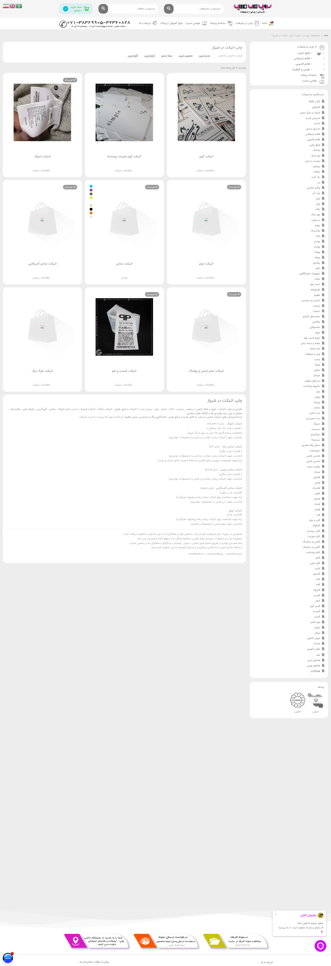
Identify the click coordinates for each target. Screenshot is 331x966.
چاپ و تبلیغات (312, 354)
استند (317, 123)
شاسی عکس (313, 456)
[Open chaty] (8, 958)
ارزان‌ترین (149, 56)
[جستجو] (169, 9)
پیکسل (316, 263)
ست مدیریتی (313, 418)
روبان (317, 397)
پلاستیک (315, 230)
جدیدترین (204, 56)
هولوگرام (315, 671)
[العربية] (19, 5)
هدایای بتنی (313, 660)
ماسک (316, 643)
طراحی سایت (192, 23)
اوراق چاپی (314, 145)
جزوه (317, 332)
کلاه (318, 579)
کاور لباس (315, 563)
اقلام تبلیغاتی (312, 134)
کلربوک (316, 590)
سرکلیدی (315, 434)
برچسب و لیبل (312, 161)
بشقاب (316, 172)
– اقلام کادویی (305, 64)
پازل (318, 198)
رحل (318, 391)
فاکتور (317, 477)
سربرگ (316, 424)
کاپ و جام (314, 520)
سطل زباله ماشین (311, 445)
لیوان (317, 627)
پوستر (317, 241)
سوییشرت (315, 450)
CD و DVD (314, 101)
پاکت (317, 209)
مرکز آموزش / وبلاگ (171, 23)
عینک (317, 472)
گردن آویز (315, 606)
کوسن (317, 595)
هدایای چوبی (313, 665)
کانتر (317, 558)
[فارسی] (6, 5)
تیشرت (316, 306)
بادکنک (316, 150)
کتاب (317, 568)
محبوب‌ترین (186, 56)
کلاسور (316, 574)
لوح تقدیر (315, 622)
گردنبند (316, 611)
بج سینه (315, 155)
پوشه (317, 252)
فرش (317, 483)
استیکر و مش (313, 129)
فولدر (317, 509)
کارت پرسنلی (313, 531)
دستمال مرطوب (312, 381)
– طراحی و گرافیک (303, 69)
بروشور (316, 166)
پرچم (317, 225)
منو (318, 655)
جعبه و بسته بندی (310, 343)
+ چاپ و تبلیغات (307, 47)
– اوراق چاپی (306, 53)
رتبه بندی (166, 56)
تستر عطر (315, 284)
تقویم (317, 295)
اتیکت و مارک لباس (310, 113)
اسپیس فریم (313, 118)
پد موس (315, 220)
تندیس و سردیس (311, 300)
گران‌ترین (133, 56)
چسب (317, 359)
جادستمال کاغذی (311, 316)
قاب (318, 515)
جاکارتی (316, 322)
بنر (318, 182)
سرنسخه (315, 440)
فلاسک (316, 488)
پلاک (317, 236)
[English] (12, 5)
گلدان (317, 617)
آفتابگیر (316, 107)
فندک (317, 504)
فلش (317, 493)
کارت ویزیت (314, 536)
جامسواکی (315, 327)
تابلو (318, 268)
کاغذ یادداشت (313, 552)
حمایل (317, 370)
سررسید (315, 429)
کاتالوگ (316, 525)
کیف (317, 601)
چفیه (317, 365)
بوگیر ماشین (313, 188)
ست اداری (315, 413)
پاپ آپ (316, 193)
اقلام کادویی (313, 139)
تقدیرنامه (315, 289)
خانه (264, 23)
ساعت (317, 407)
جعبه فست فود (312, 338)
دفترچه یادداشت (311, 386)
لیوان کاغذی (313, 638)
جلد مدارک (314, 348)
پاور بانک (315, 214)
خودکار (316, 375)
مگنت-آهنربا (313, 649)
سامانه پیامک (218, 23)
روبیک (316, 402)
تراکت (317, 279)
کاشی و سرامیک (311, 542)
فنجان (317, 499)
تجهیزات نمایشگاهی (309, 273)
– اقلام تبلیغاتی (304, 58)
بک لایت (315, 177)
